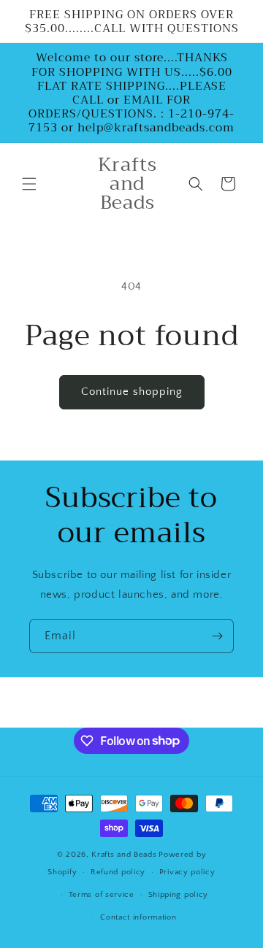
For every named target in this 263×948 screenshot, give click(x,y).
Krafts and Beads (123, 854)
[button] (29, 184)
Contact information (138, 917)
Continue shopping (132, 391)
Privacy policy (187, 872)
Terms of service (101, 894)
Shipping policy (178, 894)
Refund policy (118, 872)
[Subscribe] (217, 636)
